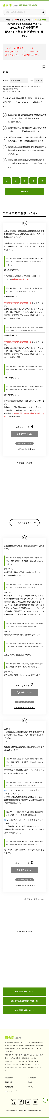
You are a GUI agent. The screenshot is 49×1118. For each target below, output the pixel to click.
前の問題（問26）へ (24, 991)
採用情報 (9, 1082)
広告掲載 (32, 1078)
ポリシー (32, 1087)
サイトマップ (11, 1091)
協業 (30, 1082)
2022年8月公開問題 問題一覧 (24, 1001)
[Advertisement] (24, 959)
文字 (31, 80)
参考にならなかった (25, 443)
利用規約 (9, 1087)
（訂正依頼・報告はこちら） (12, 91)
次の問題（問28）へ (24, 1010)
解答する (24, 191)
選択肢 (5, 80)
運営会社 (9, 1078)
